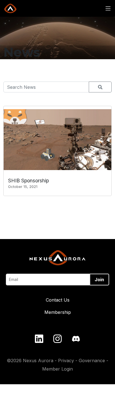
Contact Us (58, 300)
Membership (57, 312)
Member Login (57, 369)
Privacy (66, 360)
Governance (92, 360)
